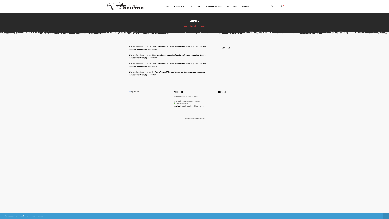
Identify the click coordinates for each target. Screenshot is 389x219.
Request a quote (179, 6)
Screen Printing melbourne (213, 6)
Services (245, 6)
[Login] (276, 6)
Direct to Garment (232, 6)
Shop (198, 6)
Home (168, 6)
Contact (190, 6)
